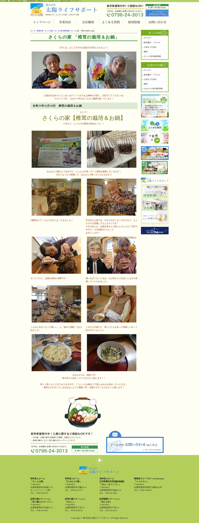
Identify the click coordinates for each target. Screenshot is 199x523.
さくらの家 (49, 31)
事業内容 (40, 31)
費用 (146, 52)
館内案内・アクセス (152, 42)
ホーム (32, 31)
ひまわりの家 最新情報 (153, 89)
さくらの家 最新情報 (62, 31)
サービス (147, 38)
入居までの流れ (150, 47)
